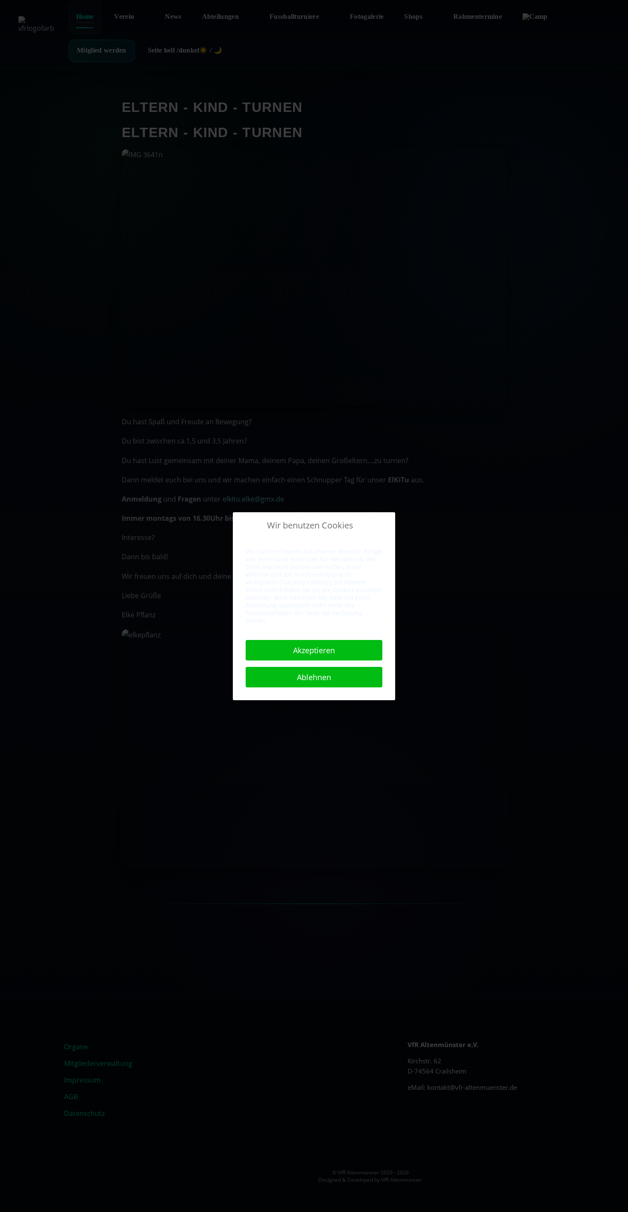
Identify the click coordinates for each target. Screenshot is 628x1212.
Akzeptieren (314, 650)
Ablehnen (314, 677)
